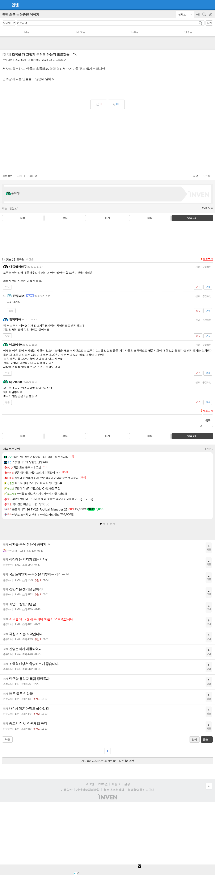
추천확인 (8, 176)
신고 (19, 176)
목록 (22, 218)
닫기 (209, 23)
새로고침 (208, 259)
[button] (101, 524)
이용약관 (66, 789)
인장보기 (14, 208)
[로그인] (202, 4)
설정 (127, 784)
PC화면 (103, 784)
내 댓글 (80, 32)
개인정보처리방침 (88, 789)
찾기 (201, 23)
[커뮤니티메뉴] (4, 4)
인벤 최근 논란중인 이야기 (20, 14)
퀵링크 (115, 784)
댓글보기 (192, 436)
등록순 (20, 259)
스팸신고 (32, 176)
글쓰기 (211, 14)
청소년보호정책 (114, 789)
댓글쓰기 (192, 218)
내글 (27, 32)
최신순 (30, 259)
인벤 (15, 5)
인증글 (188, 32)
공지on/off (198, 16)
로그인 (89, 784)
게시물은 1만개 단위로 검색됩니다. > (107, 760)
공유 (195, 176)
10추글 (134, 32)
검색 (204, 16)
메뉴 (4, 208)
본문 (65, 218)
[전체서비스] (210, 4)
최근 (7, 739)
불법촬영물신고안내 (141, 789)
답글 (7, 287)
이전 (107, 218)
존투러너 (8, 59)
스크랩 (206, 176)
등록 (207, 420)
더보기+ (209, 449)
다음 (149, 218)
